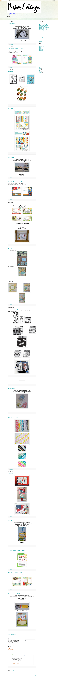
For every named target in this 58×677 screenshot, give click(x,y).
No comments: (10, 177)
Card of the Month (12, 248)
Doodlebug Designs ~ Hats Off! (43, 28)
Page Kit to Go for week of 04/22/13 (16, 181)
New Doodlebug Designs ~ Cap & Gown (17, 309)
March (40, 71)
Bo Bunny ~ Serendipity (42, 23)
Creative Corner (41, 48)
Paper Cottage (41, 37)
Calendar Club (41, 44)
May (40, 69)
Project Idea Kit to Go (42, 51)
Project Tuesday (11, 23)
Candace (40, 41)
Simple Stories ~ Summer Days (43, 26)
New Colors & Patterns (13, 417)
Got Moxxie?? (11, 71)
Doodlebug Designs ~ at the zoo (43, 29)
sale (39, 52)
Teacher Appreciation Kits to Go (15, 593)
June (40, 68)
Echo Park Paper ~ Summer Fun (43, 24)
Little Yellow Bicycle (12, 634)
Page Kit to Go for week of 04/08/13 (16, 572)
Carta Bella (10, 108)
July (40, 67)
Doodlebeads (41, 38)
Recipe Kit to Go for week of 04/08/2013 (16, 550)
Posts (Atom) (12, 670)
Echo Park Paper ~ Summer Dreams (43, 25)
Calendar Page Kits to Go (42, 45)
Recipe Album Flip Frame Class (15, 203)
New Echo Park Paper (13, 379)
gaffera (30, 675)
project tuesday (11, 44)
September (40, 65)
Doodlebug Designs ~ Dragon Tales (43, 30)
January (40, 73)
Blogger (36, 675)
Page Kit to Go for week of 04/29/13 (16, 48)
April (40, 70)
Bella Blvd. (10, 473)
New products (11, 376)
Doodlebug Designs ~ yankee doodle (44, 27)
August (40, 66)
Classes (11, 630)
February (40, 72)
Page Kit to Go (11, 67)
